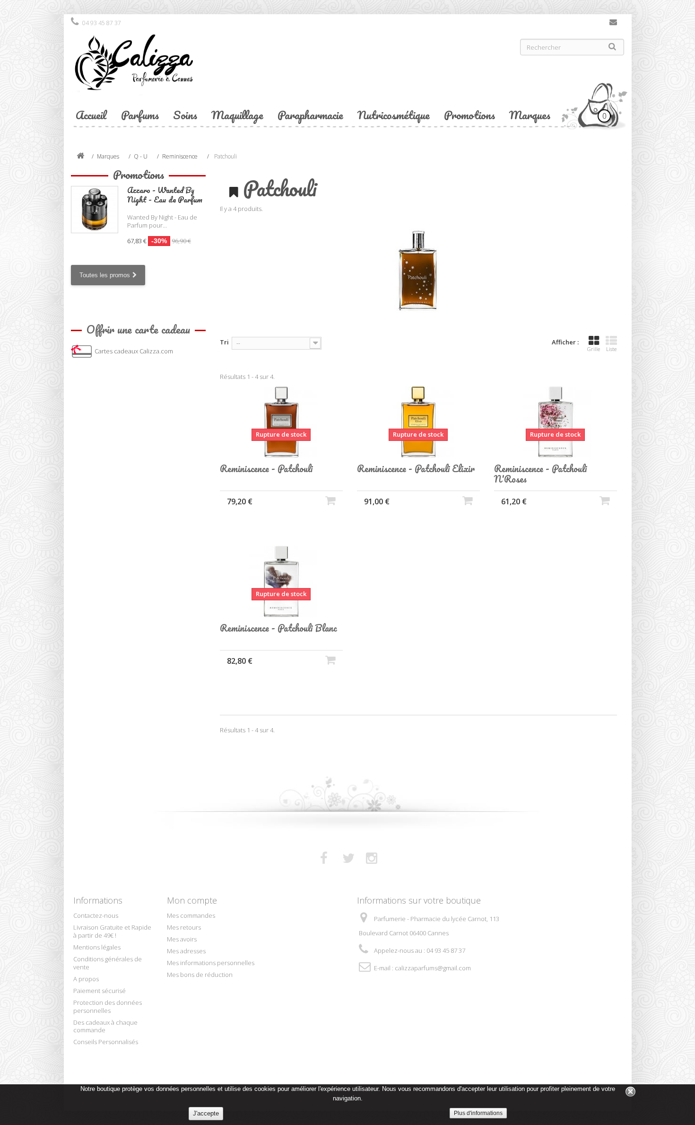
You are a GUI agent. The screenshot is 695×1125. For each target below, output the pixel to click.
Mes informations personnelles (210, 962)
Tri (224, 342)
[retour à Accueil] (80, 156)
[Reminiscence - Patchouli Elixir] (418, 422)
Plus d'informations (478, 1113)
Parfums (140, 114)
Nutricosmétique (393, 114)
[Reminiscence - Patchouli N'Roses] (555, 422)
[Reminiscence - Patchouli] (281, 422)
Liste (611, 348)
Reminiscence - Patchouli (266, 469)
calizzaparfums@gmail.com (433, 968)
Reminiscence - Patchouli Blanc (278, 628)
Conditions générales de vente (107, 963)
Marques (529, 114)
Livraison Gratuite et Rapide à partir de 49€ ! (112, 931)
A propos (86, 979)
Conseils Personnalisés (105, 1041)
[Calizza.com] (206, 69)
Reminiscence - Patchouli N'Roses (540, 474)
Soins (185, 114)
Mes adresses (186, 951)
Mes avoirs (182, 939)
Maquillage (237, 114)
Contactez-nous (613, 24)
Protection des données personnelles (107, 1006)
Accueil (91, 114)
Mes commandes (191, 915)
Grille (593, 348)
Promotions (469, 114)
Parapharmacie (310, 114)
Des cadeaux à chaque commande (105, 1026)
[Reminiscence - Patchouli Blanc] (281, 581)
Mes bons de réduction (200, 974)
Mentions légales (97, 947)
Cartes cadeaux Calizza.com (134, 351)
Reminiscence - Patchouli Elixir (416, 469)
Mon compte (192, 900)
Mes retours (184, 927)
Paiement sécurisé (99, 990)
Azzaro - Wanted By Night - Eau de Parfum (164, 195)
